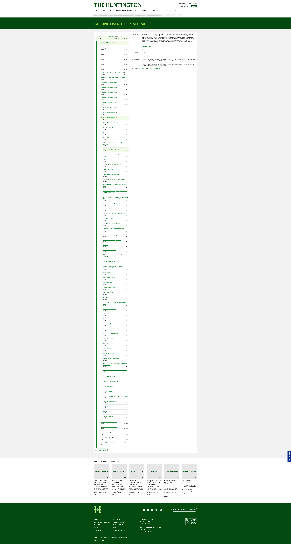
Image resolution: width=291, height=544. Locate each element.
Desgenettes (186, 481)
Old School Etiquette (109, 376)
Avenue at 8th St (108, 416)
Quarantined (106, 411)
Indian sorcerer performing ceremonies (169, 482)
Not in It (105, 343)
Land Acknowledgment (102, 522)
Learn (144, 11)
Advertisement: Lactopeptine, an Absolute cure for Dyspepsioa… (115, 191)
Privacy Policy (98, 537)
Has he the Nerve (108, 338)
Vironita (105, 245)
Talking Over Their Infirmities (111, 149)
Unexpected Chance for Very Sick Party (154, 481)
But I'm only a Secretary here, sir (112, 164)
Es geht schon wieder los (110, 287)
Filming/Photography (120, 530)
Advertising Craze (108, 324)
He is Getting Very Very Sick (111, 174)
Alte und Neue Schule (109, 277)
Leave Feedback (289, 456)
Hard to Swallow (107, 391)
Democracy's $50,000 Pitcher (111, 334)
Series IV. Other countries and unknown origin (113, 443)
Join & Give (156, 11)
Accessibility (117, 519)
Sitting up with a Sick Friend (111, 358)
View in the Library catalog (150, 69)
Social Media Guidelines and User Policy (115, 537)
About (168, 11)
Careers (97, 525)
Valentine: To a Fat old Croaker (111, 223)
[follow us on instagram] (156, 510)
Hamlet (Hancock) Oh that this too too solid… (115, 396)
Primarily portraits (108, 107)
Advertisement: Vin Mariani (110, 204)
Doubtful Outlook (108, 386)
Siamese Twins (107, 348)
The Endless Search (108, 282)
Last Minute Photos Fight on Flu (112, 240)
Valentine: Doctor (108, 218)
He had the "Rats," (108, 169)
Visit (96, 11)
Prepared (105, 406)
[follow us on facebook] (148, 510)
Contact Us (98, 530)
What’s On (107, 11)
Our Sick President (108, 137)
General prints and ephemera (109, 48)
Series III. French (105, 438)
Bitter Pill (105, 159)
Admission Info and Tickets (151, 527)
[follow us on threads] (152, 510)
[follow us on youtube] (160, 510)
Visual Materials (146, 46)
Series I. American (106, 42)
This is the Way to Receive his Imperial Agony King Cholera (114, 267)
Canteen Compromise (109, 319)
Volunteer (97, 527)
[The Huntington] (117, 5)
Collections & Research (126, 11)
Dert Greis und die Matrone (117, 481)
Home (95, 15)
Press (115, 527)
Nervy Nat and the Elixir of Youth (112, 123)
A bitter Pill (106, 314)
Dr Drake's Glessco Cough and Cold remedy (115, 235)
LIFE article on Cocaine (109, 250)
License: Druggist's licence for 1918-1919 (114, 213)
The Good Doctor (108, 292)
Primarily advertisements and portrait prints (113, 77)
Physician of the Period (109, 309)
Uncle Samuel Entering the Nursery (113, 154)
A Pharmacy (106, 272)
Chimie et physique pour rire (135, 481)
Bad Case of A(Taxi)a (109, 261)
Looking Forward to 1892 (110, 401)
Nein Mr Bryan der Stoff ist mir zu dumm (114, 179)
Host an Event (118, 525)
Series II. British (105, 433)
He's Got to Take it (108, 297)
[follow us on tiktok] (143, 510)
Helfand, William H (147, 56)
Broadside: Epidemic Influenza (111, 208)
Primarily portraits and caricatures (112, 72)
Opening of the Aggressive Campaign (113, 128)
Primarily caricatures (109, 112)
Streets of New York (108, 353)
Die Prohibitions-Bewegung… (111, 381)
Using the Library (119, 522)
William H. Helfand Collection (106, 37)
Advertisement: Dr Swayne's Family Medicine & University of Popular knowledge (115, 198)
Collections (103, 15)
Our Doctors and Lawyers (110, 133)
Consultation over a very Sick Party (100, 481)
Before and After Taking (110, 329)
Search (110, 15)
